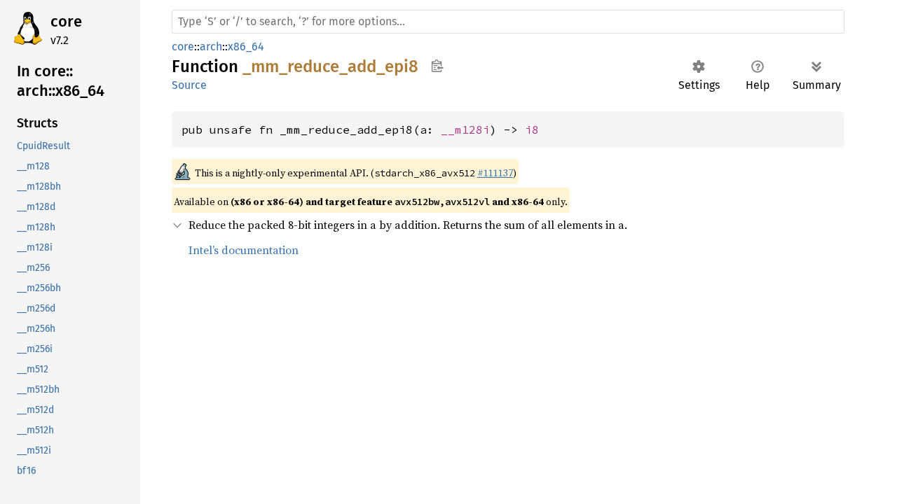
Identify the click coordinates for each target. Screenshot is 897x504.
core (66, 21)
